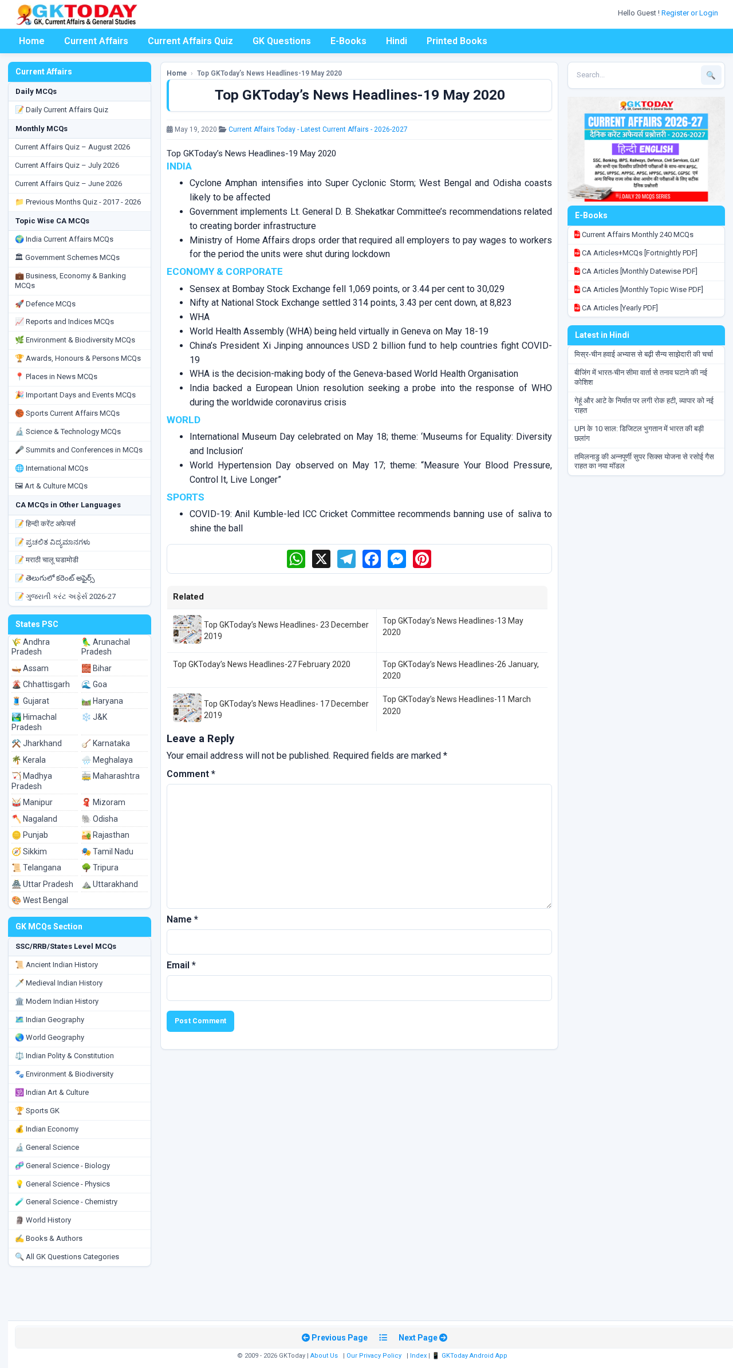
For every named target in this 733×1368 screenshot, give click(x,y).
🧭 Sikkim (29, 851)
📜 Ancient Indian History (56, 964)
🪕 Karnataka (105, 743)
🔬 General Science (47, 1147)
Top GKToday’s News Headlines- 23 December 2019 (286, 630)
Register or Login (690, 13)
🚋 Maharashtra (110, 775)
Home (32, 41)
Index (418, 1355)
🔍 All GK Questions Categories (67, 1256)
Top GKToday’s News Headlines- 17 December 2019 (286, 709)
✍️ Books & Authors (48, 1238)
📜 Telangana (36, 867)
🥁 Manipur (32, 802)
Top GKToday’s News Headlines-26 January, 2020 (461, 670)
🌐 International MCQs (51, 468)
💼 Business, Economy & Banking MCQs (70, 280)
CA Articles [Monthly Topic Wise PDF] (641, 289)
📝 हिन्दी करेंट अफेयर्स (45, 523)
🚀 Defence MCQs (45, 303)
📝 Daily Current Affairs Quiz (61, 109)
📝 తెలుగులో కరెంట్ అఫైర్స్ (54, 578)
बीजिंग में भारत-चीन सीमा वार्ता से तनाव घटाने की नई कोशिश (640, 377)
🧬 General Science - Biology (62, 1165)
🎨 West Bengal (39, 900)
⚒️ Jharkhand (36, 743)
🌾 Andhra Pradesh (30, 647)
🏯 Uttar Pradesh (42, 884)
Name (182, 919)
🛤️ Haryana (102, 700)
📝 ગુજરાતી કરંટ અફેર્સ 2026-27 (65, 596)
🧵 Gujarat (30, 700)
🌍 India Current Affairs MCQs (64, 239)
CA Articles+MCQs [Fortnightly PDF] (638, 253)
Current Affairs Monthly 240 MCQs (636, 234)
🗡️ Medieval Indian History (59, 983)
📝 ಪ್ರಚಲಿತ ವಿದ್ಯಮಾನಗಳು (52, 542)
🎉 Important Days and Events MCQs (75, 395)
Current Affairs (96, 41)
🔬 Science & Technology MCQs (68, 431)
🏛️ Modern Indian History (56, 1001)
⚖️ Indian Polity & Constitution (64, 1055)
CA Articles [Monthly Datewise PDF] (638, 271)
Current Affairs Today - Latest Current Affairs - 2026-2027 (318, 129)
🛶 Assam (30, 668)
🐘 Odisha (99, 818)
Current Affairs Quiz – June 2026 (68, 183)
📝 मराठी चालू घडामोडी (46, 559)
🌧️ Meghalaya (107, 759)
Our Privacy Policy (373, 1355)
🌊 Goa (94, 684)
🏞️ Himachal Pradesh (34, 722)
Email (181, 965)
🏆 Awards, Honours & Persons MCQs (78, 358)
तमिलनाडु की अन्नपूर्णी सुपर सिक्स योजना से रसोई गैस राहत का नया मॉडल (644, 461)
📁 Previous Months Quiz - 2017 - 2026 (78, 202)
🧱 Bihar (96, 668)
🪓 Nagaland (34, 818)
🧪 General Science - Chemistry (66, 1201)
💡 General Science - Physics (62, 1184)
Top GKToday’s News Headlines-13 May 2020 (453, 626)
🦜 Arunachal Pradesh (105, 647)
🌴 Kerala (28, 759)
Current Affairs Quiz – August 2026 (72, 147)
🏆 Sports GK (37, 1110)
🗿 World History (43, 1220)
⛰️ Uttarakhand (109, 884)
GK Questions (282, 41)
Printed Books (457, 41)
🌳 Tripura (100, 867)
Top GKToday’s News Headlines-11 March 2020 (457, 705)
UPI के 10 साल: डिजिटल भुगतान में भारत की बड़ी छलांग (639, 433)
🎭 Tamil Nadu (107, 851)
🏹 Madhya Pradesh (31, 781)
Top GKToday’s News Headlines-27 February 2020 (261, 664)
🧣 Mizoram (103, 802)
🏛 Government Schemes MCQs (67, 257)
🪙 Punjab (29, 834)
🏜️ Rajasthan (105, 834)
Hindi (396, 41)
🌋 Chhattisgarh (40, 684)
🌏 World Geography (49, 1037)
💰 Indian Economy (46, 1129)
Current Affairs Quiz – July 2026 (67, 165)
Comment (191, 773)
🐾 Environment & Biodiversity (64, 1074)
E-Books (348, 41)
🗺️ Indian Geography (49, 1019)
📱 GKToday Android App (470, 1355)
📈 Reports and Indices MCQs (64, 321)
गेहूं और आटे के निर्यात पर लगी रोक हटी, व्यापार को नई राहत (644, 405)
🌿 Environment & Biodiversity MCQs (75, 340)
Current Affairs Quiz (190, 41)
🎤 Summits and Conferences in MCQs (79, 450)
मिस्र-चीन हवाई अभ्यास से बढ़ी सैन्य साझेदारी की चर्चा (643, 354)
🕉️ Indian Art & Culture (52, 1092)
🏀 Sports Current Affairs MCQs (67, 413)
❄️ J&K (94, 717)
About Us (324, 1355)
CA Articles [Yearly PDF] (619, 307)
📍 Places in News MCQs (56, 376)
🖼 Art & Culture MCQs (51, 486)
